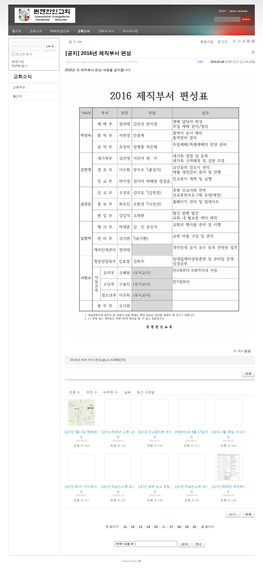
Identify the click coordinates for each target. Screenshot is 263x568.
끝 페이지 (207, 526)
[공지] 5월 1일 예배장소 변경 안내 (90, 432)
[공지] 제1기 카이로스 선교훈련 (88, 486)
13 (140, 527)
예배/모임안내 (59, 31)
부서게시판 (130, 31)
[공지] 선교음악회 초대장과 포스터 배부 (168, 432)
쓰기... (233, 514)
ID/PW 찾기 (19, 66)
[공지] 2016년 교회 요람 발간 (123, 432)
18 (179, 527)
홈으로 (16, 31)
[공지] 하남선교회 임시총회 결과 (125, 486)
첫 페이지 (112, 526)
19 (187, 527)
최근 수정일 (146, 392)
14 (148, 527)
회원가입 (18, 61)
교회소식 (84, 31)
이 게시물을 (242, 351)
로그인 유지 (24, 54)
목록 (248, 374)
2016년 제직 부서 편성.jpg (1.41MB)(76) (98, 359)
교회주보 (19, 87)
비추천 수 (111, 392)
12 (133, 527)
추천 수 (91, 392)
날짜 (127, 392)
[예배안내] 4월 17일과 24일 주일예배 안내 (206, 432)
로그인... (224, 42)
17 (171, 527)
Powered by (131, 561)
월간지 (17, 96)
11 (125, 527)
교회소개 (36, 31)
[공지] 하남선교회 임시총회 (195, 486)
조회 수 (74, 392)
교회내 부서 (106, 31)
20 (194, 527)
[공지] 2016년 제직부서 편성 (98, 53)
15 (156, 527)
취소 (198, 544)
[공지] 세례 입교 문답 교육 (158, 486)
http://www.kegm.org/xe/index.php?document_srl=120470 (101, 62)
